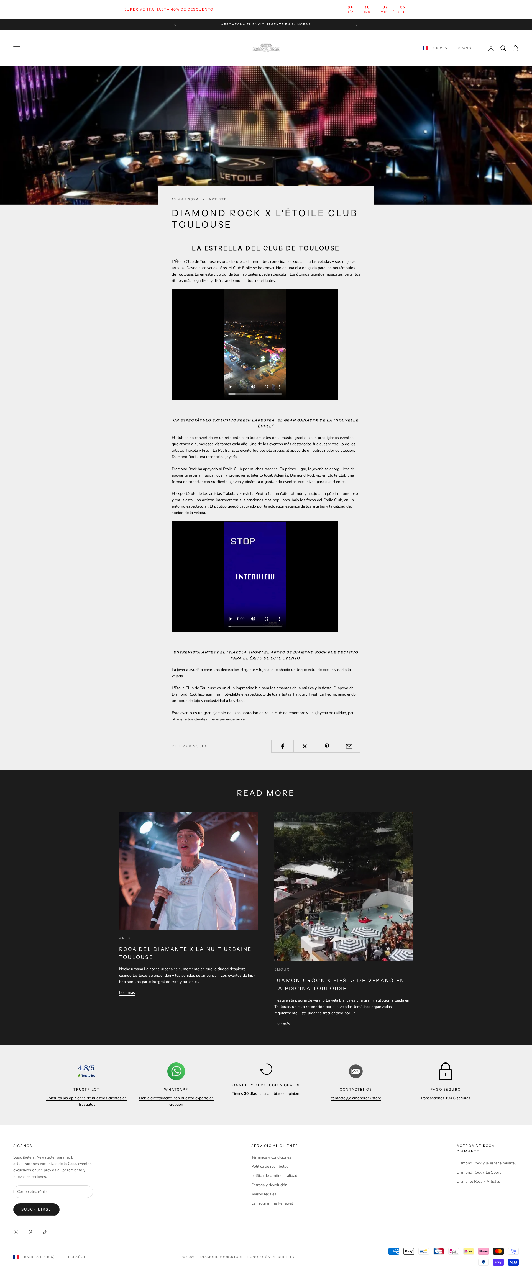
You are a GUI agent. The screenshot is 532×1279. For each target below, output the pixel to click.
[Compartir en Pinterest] (327, 746)
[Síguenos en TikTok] (45, 1232)
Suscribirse (36, 1209)
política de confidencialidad (274, 1175)
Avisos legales (263, 1194)
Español (465, 48)
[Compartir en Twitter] (305, 746)
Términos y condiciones (271, 1157)
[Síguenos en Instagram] (16, 1232)
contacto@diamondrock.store (356, 1098)
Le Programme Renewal (272, 1203)
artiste (218, 199)
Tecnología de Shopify (270, 1257)
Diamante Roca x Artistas (478, 1181)
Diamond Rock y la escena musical (486, 1163)
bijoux (282, 969)
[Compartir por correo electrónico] (349, 746)
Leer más (127, 992)
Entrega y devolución (269, 1185)
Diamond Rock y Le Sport (479, 1172)
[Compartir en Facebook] (282, 746)
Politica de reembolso (269, 1166)
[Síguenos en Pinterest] (30, 1232)
